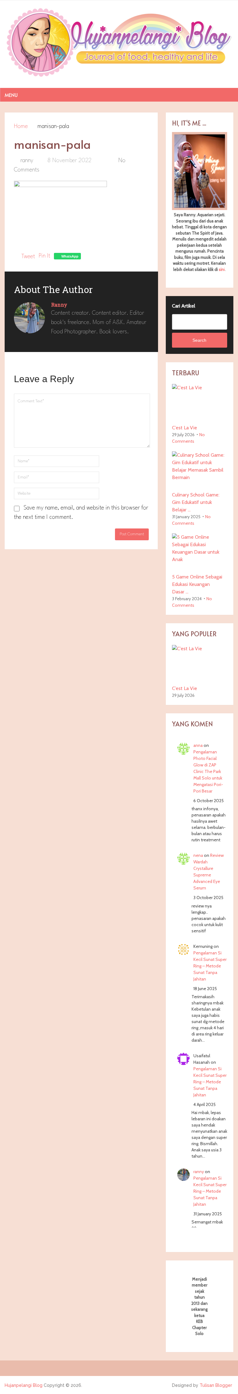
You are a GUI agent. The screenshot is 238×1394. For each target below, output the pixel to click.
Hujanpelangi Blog (23, 1385)
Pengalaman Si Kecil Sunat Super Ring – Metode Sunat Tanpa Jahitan (210, 966)
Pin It (44, 256)
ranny (26, 160)
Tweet (28, 256)
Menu (11, 94)
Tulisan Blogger (216, 1385)
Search (199, 340)
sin (221, 269)
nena (198, 855)
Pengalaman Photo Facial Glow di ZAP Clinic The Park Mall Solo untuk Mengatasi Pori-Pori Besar (208, 771)
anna (198, 745)
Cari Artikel (183, 306)
